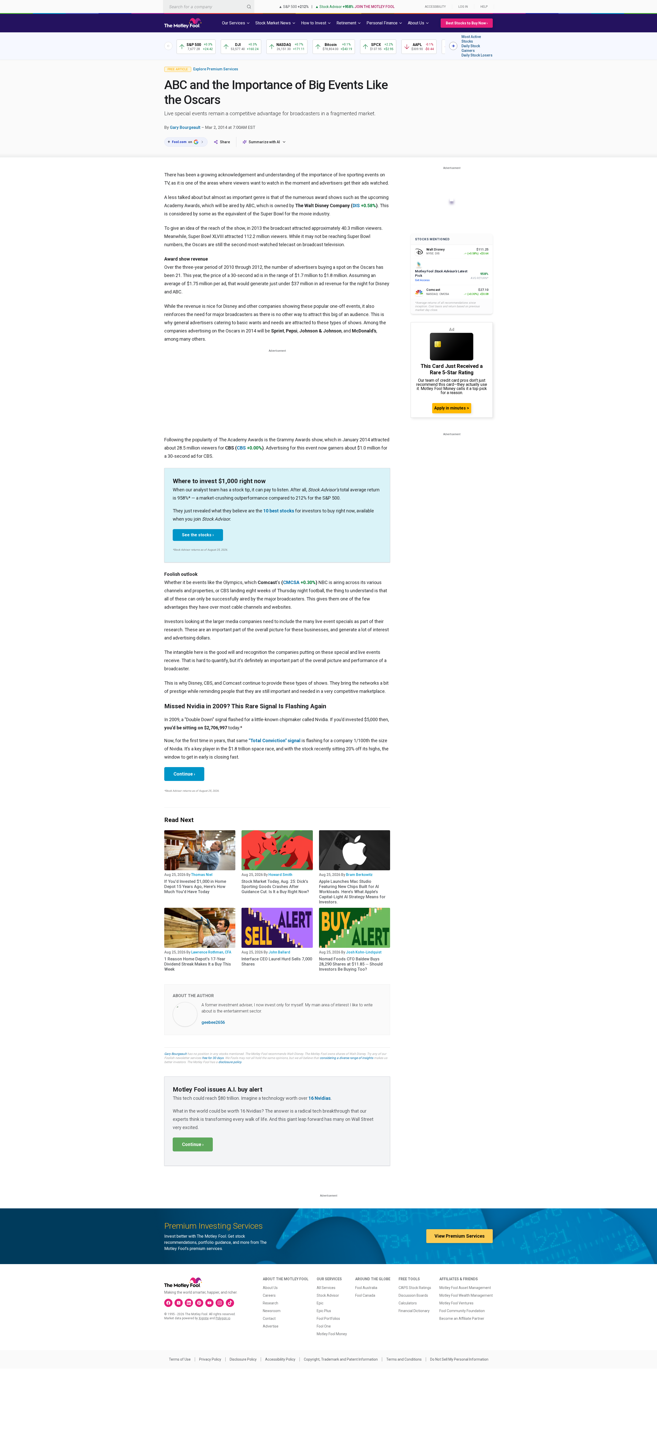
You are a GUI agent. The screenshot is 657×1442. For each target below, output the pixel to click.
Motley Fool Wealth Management (466, 1295)
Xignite (204, 1318)
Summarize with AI (264, 142)
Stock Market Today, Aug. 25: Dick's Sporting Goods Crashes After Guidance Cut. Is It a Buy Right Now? (275, 886)
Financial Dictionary (414, 1311)
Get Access (422, 280)
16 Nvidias (319, 1098)
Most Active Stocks (471, 39)
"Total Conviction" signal (275, 740)
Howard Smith (280, 875)
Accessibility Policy (280, 1359)
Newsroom (272, 1311)
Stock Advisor (328, 1295)
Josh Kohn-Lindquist (363, 952)
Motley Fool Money (332, 1334)
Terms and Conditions (404, 1359)
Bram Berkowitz (359, 875)
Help (484, 6)
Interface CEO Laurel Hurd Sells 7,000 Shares (276, 962)
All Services (326, 1288)
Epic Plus (324, 1311)
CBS (241, 448)
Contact (269, 1318)
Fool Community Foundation (462, 1311)
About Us (270, 1288)
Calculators (408, 1303)
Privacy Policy (210, 1359)
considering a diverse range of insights (346, 1058)
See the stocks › (198, 534)
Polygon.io (223, 1318)
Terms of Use (180, 1359)
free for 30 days (213, 1058)
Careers (269, 1295)
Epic (320, 1303)
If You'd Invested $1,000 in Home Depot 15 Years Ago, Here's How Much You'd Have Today (195, 886)
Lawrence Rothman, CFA (211, 952)
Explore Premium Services (215, 69)
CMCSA (291, 582)
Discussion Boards (413, 1295)
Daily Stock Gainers (470, 48)
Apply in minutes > (451, 408)
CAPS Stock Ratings (415, 1288)
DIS (356, 205)
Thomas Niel (201, 875)
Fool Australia (366, 1288)
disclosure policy (229, 1062)
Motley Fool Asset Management (465, 1288)
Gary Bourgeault (185, 127)
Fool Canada (365, 1295)
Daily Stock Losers (476, 55)
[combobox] (208, 6)
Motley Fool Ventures (456, 1303)
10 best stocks (278, 510)
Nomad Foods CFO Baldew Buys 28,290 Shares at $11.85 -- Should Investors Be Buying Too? (351, 964)
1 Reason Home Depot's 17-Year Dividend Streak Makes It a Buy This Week (197, 964)
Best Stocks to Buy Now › (467, 23)
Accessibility (435, 6)
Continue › (184, 774)
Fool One (324, 1326)
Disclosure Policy (243, 1359)
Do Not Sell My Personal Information (459, 1359)
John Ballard (279, 952)
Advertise (270, 1326)
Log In (463, 6)
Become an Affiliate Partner (461, 1318)
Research (270, 1303)
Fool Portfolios (328, 1318)
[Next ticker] (453, 46)
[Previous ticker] (168, 46)
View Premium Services (459, 1236)
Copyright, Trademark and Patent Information (341, 1359)
